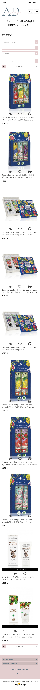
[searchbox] (19, 53)
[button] (35, 2)
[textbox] (18, 48)
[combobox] (20, 48)
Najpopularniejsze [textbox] (9, 61)
